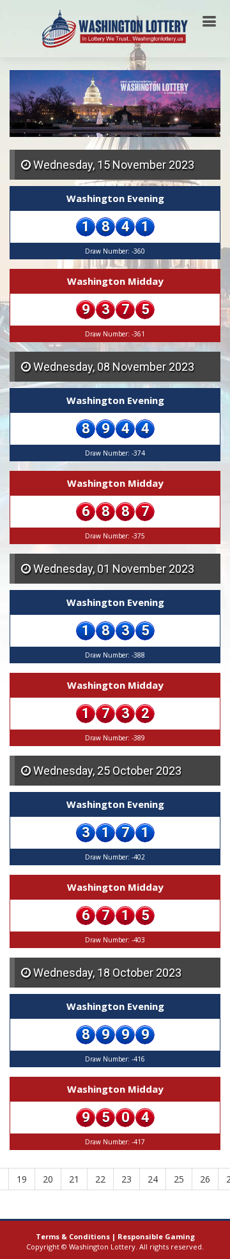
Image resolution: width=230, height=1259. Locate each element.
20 (48, 1179)
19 (22, 1179)
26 (205, 1179)
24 (153, 1179)
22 (100, 1179)
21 (74, 1179)
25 (179, 1179)
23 (126, 1179)
